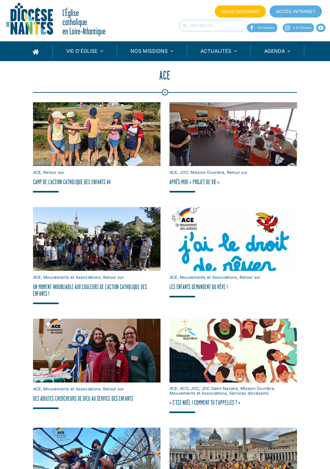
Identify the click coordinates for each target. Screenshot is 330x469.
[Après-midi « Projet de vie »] (233, 105)
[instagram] (288, 27)
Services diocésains (249, 393)
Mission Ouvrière (207, 172)
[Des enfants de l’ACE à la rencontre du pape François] (233, 430)
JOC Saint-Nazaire (220, 388)
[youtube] (321, 28)
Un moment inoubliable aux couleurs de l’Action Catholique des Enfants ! (90, 290)
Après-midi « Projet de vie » (194, 182)
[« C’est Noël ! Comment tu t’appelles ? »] (233, 321)
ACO (184, 388)
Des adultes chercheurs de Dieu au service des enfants (83, 398)
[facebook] (252, 27)
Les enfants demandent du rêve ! (198, 286)
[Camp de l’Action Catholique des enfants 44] (97, 105)
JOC (184, 172)
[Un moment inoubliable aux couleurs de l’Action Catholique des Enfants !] (97, 210)
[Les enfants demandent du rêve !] (233, 210)
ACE (37, 172)
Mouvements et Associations (72, 277)
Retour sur (53, 172)
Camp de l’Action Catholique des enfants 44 (72, 182)
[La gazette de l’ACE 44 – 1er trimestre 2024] (97, 430)
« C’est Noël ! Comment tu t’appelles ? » (204, 402)
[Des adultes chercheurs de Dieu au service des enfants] (97, 321)
